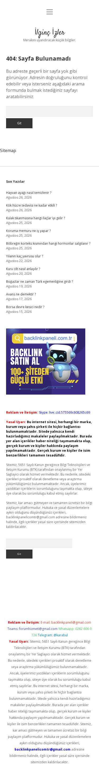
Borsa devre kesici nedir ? (25, 307)
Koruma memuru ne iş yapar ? (28, 230)
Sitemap (8, 150)
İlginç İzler (50, 33)
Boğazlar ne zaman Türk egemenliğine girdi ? (39, 281)
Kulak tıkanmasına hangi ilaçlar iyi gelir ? (35, 218)
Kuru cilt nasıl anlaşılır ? (23, 269)
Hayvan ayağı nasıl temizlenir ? (28, 192)
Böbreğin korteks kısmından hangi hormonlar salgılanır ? (48, 243)
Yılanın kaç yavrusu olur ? (24, 256)
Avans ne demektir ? (21, 294)
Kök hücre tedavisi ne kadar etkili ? (31, 205)
